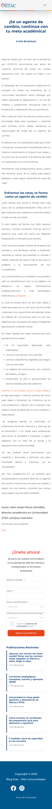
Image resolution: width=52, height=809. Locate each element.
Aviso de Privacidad (26, 797)
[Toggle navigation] (44, 5)
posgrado (21, 295)
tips (4, 530)
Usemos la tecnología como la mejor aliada (25, 390)
